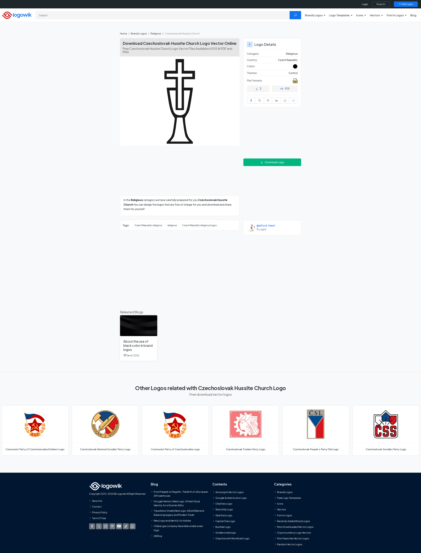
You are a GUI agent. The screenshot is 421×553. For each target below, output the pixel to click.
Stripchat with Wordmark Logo (232, 538)
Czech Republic (288, 60)
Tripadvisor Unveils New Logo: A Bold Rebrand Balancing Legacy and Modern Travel (179, 512)
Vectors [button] (375, 15)
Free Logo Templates (289, 497)
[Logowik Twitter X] (99, 526)
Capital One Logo (225, 521)
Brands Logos (139, 33)
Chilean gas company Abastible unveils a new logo (178, 528)
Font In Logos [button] (395, 15)
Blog (413, 15)
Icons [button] (359, 15)
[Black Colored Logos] (295, 66)
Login (365, 4)
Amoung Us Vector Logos (229, 492)
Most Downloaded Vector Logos (295, 526)
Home (123, 33)
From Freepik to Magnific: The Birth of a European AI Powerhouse (181, 493)
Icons (280, 503)
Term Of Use (99, 518)
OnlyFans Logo (223, 503)
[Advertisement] (179, 172)
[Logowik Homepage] (17, 14)
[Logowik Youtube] (119, 526)
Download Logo (274, 162)
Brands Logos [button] (313, 15)
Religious (156, 33)
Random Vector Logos (289, 544)
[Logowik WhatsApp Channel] (133, 526)
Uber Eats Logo (223, 515)
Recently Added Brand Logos (293, 521)
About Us (97, 500)
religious (172, 225)
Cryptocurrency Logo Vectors (294, 532)
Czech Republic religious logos (199, 225)
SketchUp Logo (224, 509)
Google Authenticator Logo (231, 497)
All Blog (158, 535)
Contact (97, 506)
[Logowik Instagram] (106, 526)
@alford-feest (266, 225)
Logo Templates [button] (339, 15)
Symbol (293, 73)
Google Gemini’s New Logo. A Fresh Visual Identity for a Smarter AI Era (177, 503)
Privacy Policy (99, 512)
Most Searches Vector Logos (293, 538)
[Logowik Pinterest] (112, 526)
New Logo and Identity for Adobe (172, 520)
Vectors (281, 509)
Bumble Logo (223, 526)
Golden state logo (225, 532)
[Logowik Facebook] (92, 526)
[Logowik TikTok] (126, 526)
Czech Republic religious (148, 225)
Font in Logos (284, 515)
